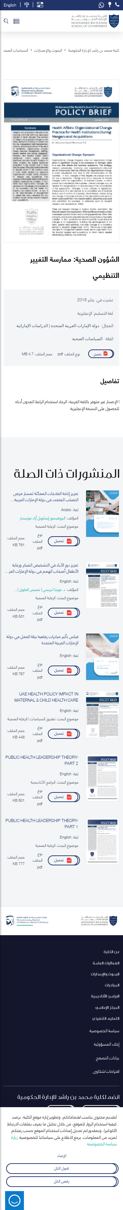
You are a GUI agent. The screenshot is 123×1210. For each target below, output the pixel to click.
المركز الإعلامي (107, 1007)
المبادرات (112, 985)
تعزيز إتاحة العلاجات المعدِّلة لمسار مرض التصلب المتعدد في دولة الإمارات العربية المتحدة (45, 496)
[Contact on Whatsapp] (101, 5)
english (10, 5)
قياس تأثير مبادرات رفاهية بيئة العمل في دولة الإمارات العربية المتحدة (42, 639)
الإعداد (61, 1155)
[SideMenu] (16, 21)
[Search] (6, 21)
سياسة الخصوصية (104, 1030)
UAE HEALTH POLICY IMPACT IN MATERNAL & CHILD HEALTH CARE (46, 697)
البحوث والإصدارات (105, 974)
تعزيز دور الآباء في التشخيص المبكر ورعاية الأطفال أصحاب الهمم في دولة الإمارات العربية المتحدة (41, 568)
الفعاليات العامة (106, 963)
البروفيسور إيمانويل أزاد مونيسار (42, 517)
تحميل (97, 354)
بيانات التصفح (107, 1057)
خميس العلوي (29, 589)
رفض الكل (61, 1180)
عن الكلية (111, 951)
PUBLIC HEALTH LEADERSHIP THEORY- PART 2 (41, 760)
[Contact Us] (109, 5)
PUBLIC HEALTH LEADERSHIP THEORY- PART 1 (41, 823)
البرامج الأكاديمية (105, 996)
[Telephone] (117, 5)
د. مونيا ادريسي (53, 589)
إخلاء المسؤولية (106, 1044)
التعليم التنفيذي (105, 1018)
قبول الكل (61, 1167)
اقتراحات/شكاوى (106, 1071)
